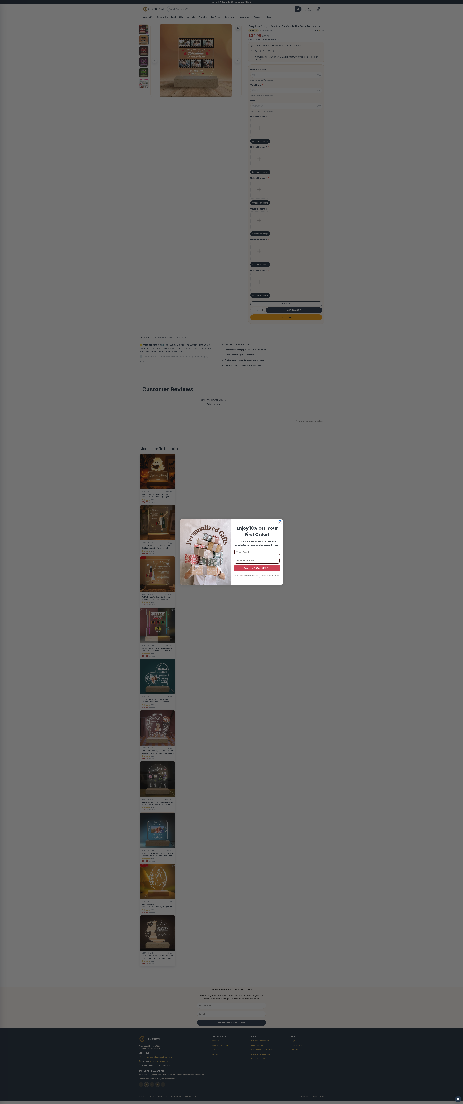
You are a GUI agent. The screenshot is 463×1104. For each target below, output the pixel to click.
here (240, 575)
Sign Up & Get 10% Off (257, 568)
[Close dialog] (280, 522)
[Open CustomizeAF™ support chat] (458, 1099)
